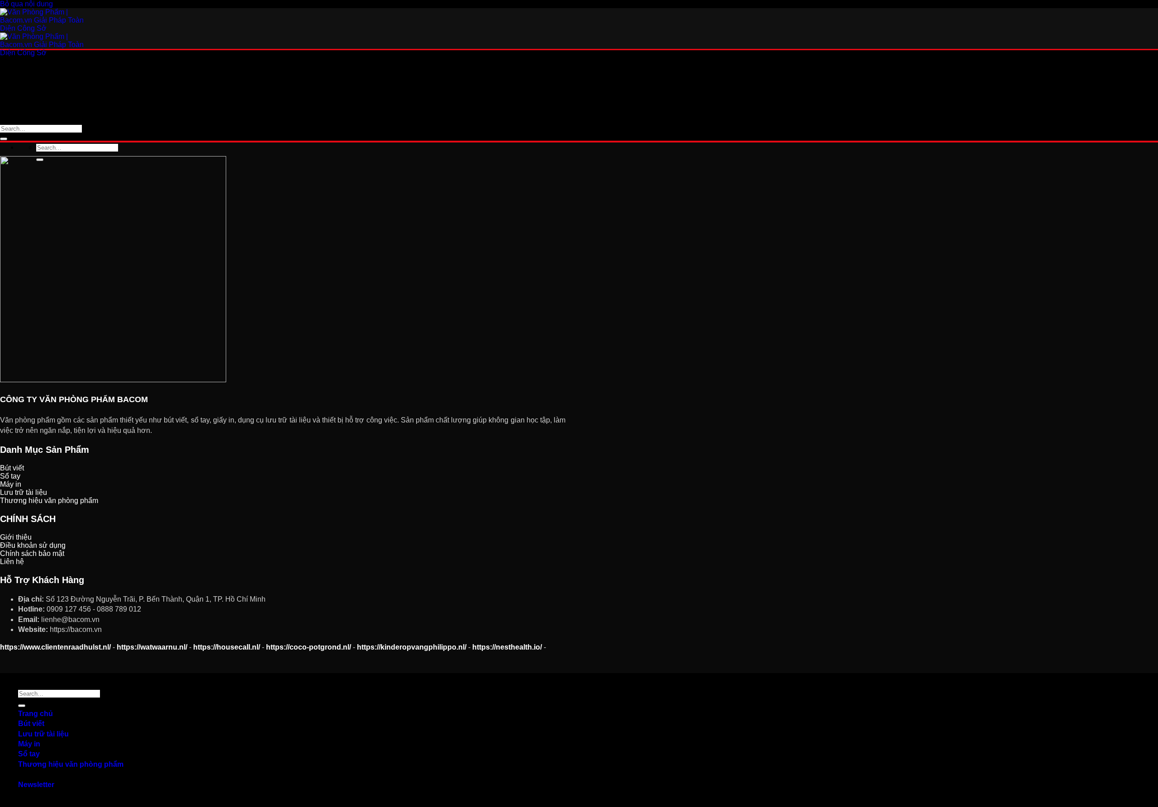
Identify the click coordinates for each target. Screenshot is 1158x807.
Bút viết (31, 723)
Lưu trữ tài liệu (43, 106)
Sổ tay (29, 754)
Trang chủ (35, 713)
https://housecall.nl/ (226, 647)
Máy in (29, 744)
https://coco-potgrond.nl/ (308, 647)
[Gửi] (3, 139)
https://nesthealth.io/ (507, 647)
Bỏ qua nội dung (26, 4)
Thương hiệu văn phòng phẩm (70, 137)
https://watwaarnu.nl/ (152, 647)
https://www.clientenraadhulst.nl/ (55, 647)
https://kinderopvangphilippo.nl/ (411, 647)
